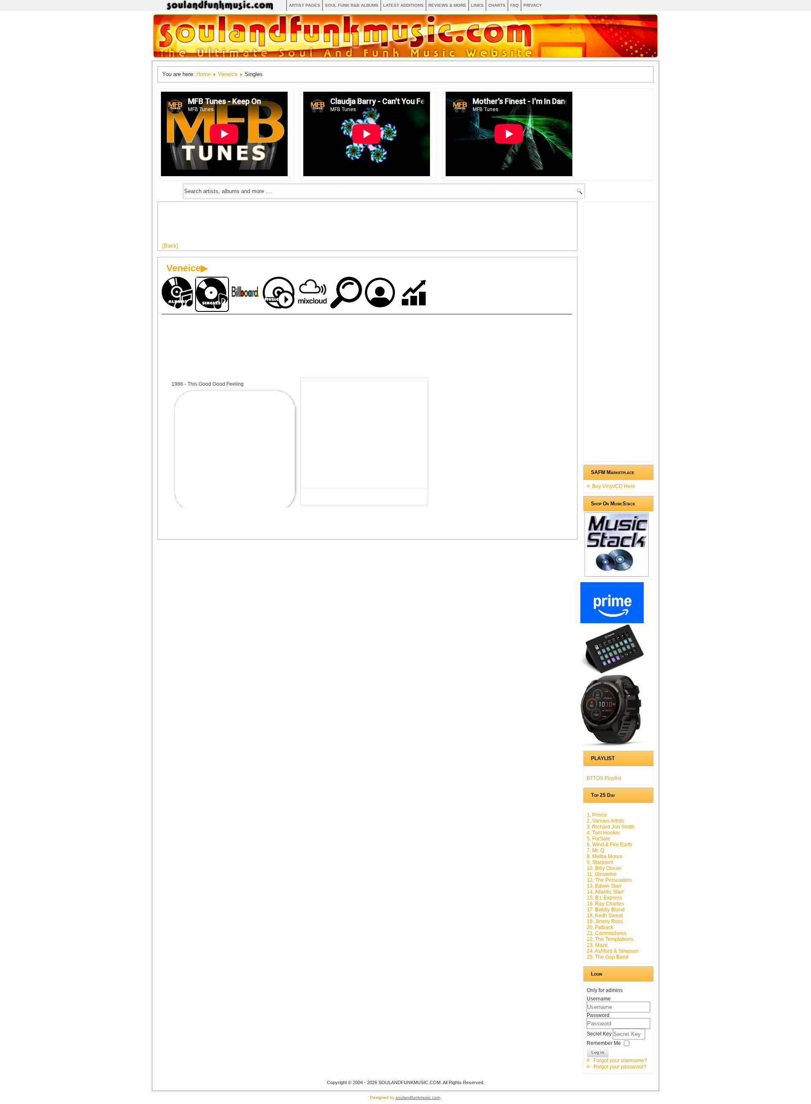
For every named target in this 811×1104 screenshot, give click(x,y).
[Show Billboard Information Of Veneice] (246, 293)
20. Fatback (600, 927)
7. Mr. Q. (596, 850)
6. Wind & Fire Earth (609, 845)
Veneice (227, 74)
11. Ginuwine (602, 874)
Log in (597, 1052)
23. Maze (597, 945)
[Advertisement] (316, 225)
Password (598, 1015)
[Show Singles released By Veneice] (212, 294)
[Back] (170, 246)
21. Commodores (606, 933)
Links (477, 5)
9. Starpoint (600, 862)
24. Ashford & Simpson (613, 951)
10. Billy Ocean (604, 868)
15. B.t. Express (604, 898)
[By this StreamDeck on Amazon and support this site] (612, 672)
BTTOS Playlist (604, 778)
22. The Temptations (610, 939)
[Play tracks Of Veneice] (280, 293)
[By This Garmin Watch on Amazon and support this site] (612, 745)
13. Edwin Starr (604, 886)
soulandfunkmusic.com (418, 1097)
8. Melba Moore (605, 856)
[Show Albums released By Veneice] (178, 293)
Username (599, 999)
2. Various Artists (605, 821)
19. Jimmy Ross (605, 921)
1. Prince (597, 815)
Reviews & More (447, 5)
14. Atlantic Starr (605, 892)
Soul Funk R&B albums (351, 5)
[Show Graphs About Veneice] (415, 293)
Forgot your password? (619, 1067)
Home (203, 74)
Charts (497, 5)
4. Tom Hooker (603, 833)
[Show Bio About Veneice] (381, 293)
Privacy (532, 5)
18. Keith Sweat (605, 916)
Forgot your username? (620, 1060)
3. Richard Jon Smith (610, 827)
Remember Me (604, 1043)
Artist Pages (304, 5)
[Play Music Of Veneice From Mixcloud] (313, 293)
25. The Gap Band (608, 957)
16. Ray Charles (605, 904)
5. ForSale (598, 839)
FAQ (514, 5)
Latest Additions (403, 5)
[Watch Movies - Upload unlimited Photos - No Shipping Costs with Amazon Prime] (612, 621)
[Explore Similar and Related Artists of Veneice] (347, 293)
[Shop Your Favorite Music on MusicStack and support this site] (617, 573)
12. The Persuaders (609, 880)
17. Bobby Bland (606, 910)
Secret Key (600, 1034)
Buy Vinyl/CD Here (613, 486)
